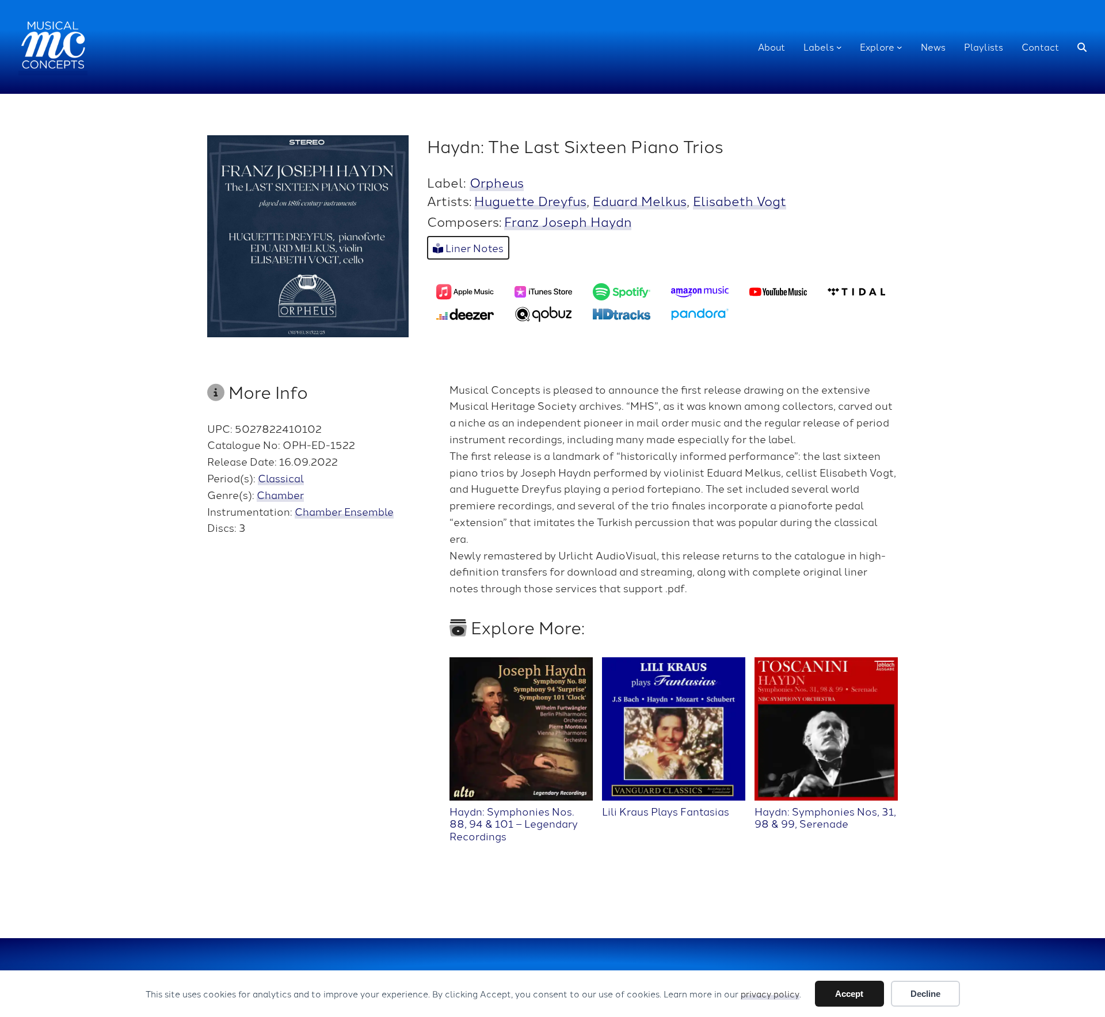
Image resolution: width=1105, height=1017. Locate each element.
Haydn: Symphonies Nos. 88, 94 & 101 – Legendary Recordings (513, 823)
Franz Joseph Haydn (567, 221)
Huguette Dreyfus (530, 200)
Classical (281, 477)
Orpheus (497, 182)
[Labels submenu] (839, 47)
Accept (849, 994)
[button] (1082, 47)
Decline (925, 994)
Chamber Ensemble (344, 511)
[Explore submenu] (899, 47)
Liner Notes (473, 247)
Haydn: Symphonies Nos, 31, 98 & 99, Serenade (825, 816)
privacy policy (770, 994)
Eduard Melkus (640, 200)
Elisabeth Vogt (739, 200)
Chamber (280, 494)
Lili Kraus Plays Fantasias (665, 810)
